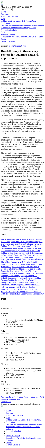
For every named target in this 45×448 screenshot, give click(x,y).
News (12, 41)
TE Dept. (16, 21)
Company (5, 397)
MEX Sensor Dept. (28, 21)
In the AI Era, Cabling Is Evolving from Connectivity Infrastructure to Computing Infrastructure (22, 253)
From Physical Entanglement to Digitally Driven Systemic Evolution (22, 243)
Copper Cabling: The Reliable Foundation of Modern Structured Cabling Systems (21, 278)
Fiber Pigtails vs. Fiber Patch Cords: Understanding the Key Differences (21, 249)
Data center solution (9, 28)
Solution (39, 37)
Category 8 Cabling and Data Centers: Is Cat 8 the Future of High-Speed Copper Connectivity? (22, 292)
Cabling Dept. (6, 21)
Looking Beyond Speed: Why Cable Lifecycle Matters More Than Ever (19, 281)
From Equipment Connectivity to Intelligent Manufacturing (20, 258)
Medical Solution (37, 25)
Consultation (6, 37)
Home (11, 46)
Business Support (8, 399)
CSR (42, 397)
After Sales (31, 37)
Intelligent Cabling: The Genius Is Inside (25, 269)
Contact (17, 46)
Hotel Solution (24, 25)
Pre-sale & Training (19, 37)
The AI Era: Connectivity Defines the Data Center (20, 262)
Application (18, 397)
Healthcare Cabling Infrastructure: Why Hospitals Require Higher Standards (19, 289)
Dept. (11, 397)
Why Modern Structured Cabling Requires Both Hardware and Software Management (20, 284)
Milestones (13, 16)
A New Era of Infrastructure (32, 260)
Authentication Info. (32, 397)
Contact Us (5, 41)
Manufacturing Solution (26, 28)
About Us (5, 16)
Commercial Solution (9, 25)
